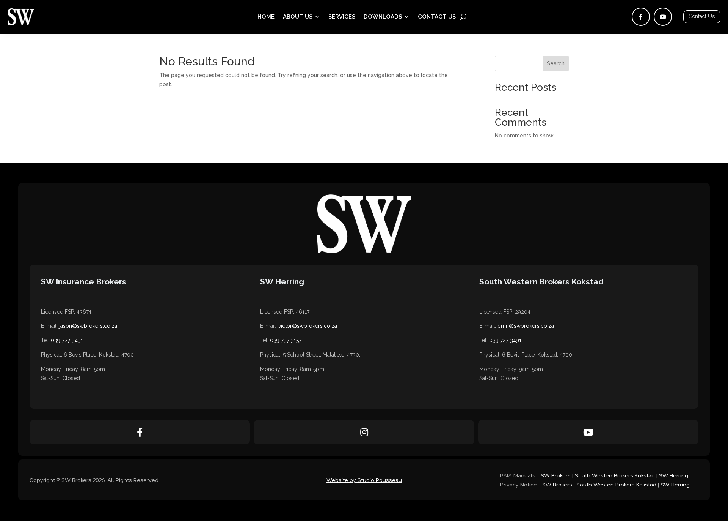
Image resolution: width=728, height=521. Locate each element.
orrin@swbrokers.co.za (525, 326)
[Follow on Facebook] (641, 17)
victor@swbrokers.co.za (307, 326)
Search (556, 63)
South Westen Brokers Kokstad (615, 475)
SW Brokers (556, 475)
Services (341, 17)
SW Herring (673, 475)
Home (266, 17)
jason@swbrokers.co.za (88, 326)
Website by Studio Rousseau (364, 479)
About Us (297, 17)
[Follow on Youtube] (663, 17)
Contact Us (437, 17)
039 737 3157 (285, 340)
